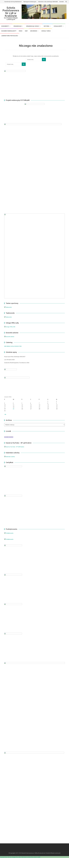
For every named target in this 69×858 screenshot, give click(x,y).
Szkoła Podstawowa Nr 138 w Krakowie (11, 11)
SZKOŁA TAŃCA (46, 31)
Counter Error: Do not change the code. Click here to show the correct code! (20, 857)
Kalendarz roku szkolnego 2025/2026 (48, 1)
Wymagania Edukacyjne (29, 1)
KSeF (26, 31)
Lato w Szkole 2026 (9, 359)
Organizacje (17, 26)
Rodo (20, 31)
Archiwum (33, 31)
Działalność (58, 26)
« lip (5, 414)
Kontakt (61, 1)
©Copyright (12, 853)
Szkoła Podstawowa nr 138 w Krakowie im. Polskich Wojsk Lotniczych (41, 853)
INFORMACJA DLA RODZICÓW (12, 346)
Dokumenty (5, 26)
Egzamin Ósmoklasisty (8, 31)
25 (13, 408)
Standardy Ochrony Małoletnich (13, 1)
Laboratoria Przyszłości (9, 35)
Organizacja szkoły (32, 26)
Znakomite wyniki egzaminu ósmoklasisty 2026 (16, 362)
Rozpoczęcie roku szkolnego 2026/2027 (14, 356)
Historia (46, 26)
